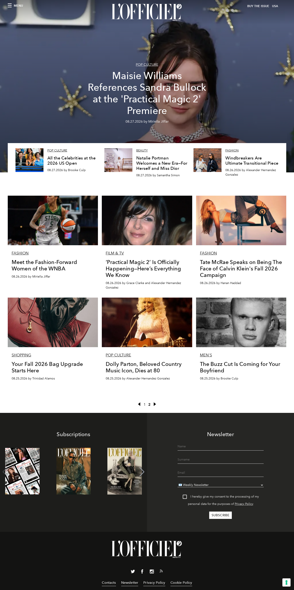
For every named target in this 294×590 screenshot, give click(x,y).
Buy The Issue (258, 6)
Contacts (109, 583)
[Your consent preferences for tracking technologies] (286, 582)
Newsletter (129, 583)
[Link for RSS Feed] (161, 572)
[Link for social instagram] (152, 572)
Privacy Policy (244, 504)
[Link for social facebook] (142, 572)
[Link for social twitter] (133, 572)
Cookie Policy (181, 583)
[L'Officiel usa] (147, 12)
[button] (142, 472)
